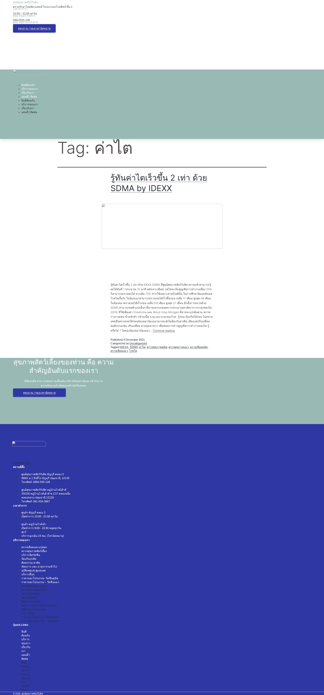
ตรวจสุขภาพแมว (179, 347)
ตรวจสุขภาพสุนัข (157, 347)
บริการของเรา (29, 88)
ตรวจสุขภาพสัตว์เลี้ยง (34, 551)
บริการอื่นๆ (27, 574)
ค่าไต (142, 347)
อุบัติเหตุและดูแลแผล (33, 570)
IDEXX (124, 347)
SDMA (134, 347)
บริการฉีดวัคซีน (30, 555)
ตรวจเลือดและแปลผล (34, 547)
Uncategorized (138, 343)
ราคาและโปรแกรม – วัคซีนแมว (40, 582)
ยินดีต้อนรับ (28, 85)
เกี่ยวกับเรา (27, 92)
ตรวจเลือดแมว (119, 350)
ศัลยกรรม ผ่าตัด (30, 562)
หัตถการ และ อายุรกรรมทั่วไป (39, 566)
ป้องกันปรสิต (28, 558)
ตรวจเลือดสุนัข (199, 347)
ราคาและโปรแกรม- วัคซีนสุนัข (39, 578)
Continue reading (164, 330)
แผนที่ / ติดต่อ (29, 96)
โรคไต (133, 350)
